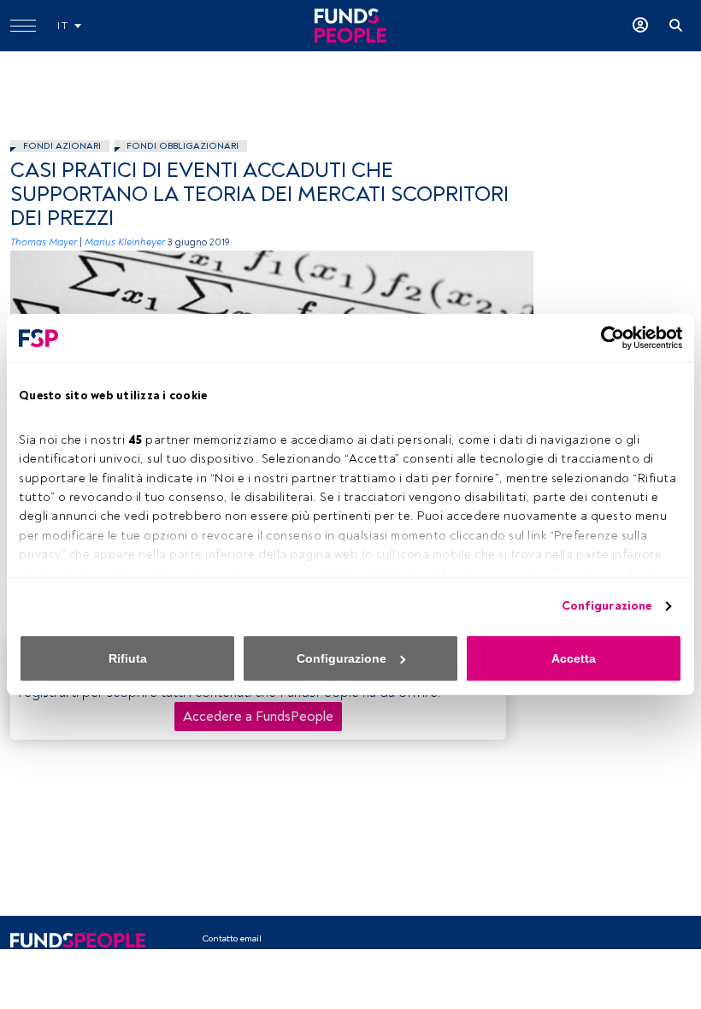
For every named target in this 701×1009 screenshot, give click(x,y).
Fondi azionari (62, 145)
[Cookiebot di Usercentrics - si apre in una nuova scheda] (607, 338)
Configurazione (606, 606)
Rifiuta (128, 658)
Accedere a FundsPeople (258, 716)
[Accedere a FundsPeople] (640, 25)
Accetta (573, 658)
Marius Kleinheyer (125, 242)
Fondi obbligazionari (183, 145)
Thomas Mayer (43, 242)
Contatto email (232, 938)
